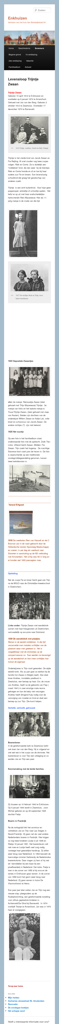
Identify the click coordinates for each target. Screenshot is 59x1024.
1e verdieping (31, 54)
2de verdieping (15, 60)
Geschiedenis (24, 48)
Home (11, 48)
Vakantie (30, 60)
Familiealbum (14, 67)
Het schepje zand (16, 1010)
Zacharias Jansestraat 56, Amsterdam (26, 1000)
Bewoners (39, 48)
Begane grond (15, 54)
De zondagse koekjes (18, 1007)
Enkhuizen (17, 18)
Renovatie (13, 1004)
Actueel (28, 67)
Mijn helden (13, 997)
